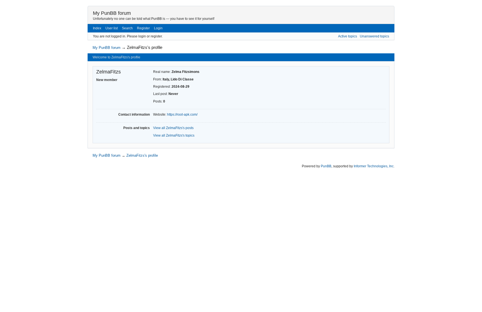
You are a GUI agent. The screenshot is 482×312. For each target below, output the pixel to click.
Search (127, 28)
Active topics (347, 36)
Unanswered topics (374, 36)
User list (111, 28)
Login (158, 28)
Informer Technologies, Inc (374, 166)
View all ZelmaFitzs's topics (173, 135)
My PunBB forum (112, 13)
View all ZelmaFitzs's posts (173, 128)
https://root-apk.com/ (182, 114)
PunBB (326, 166)
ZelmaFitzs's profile (144, 47)
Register (143, 28)
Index (97, 28)
